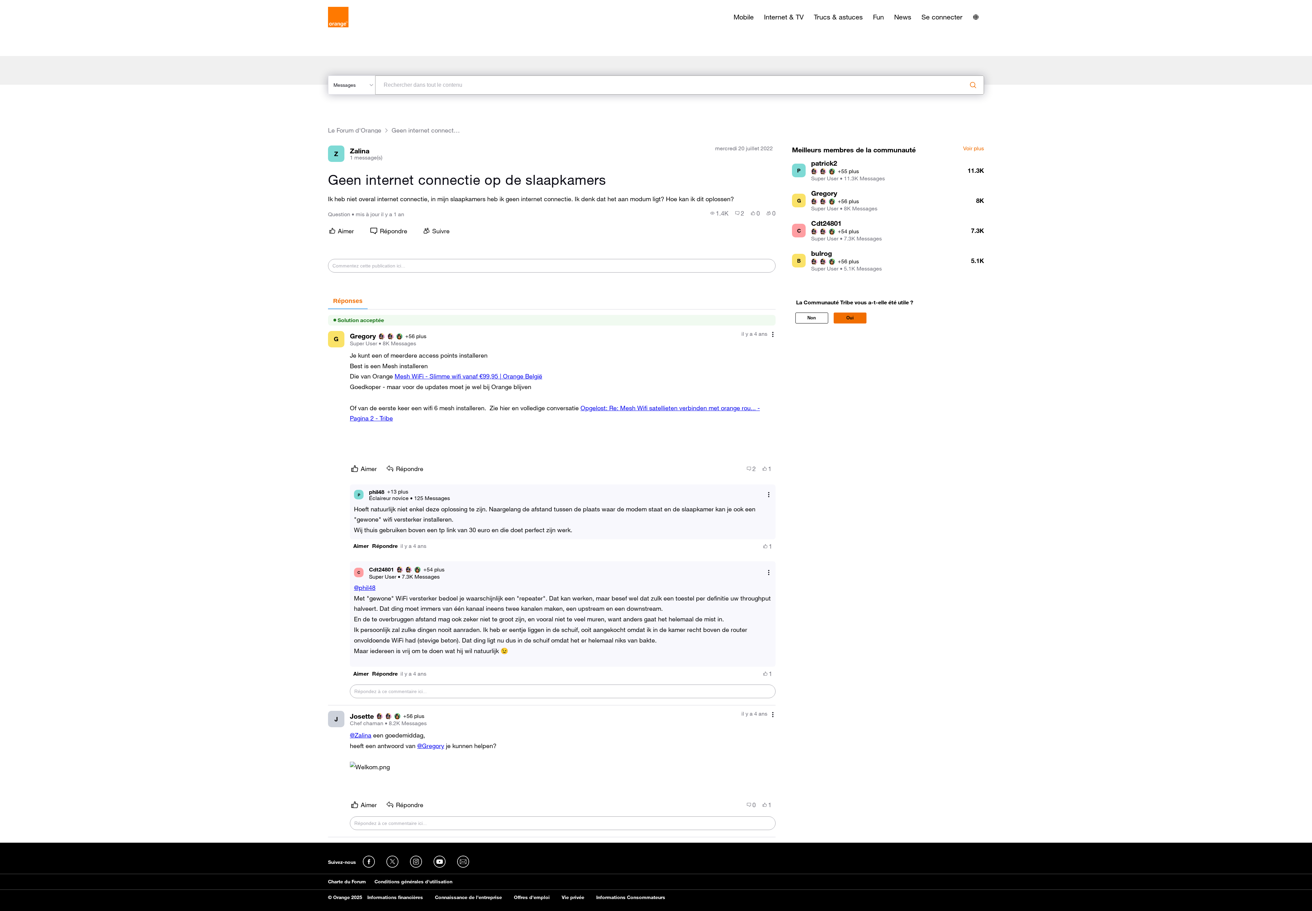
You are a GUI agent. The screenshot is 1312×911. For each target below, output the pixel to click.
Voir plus (973, 149)
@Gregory (430, 745)
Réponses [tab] (348, 301)
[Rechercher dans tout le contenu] (973, 85)
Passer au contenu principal (36, 5)
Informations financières (395, 897)
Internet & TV (784, 17)
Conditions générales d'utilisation (413, 882)
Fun (878, 17)
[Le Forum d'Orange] (338, 17)
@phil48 (364, 587)
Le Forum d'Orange (354, 130)
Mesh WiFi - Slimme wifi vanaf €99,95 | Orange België (468, 376)
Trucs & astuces (838, 17)
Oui (850, 317)
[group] (719, 213)
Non (811, 317)
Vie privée (573, 897)
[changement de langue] (976, 17)
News (902, 17)
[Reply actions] (768, 495)
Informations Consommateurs (630, 897)
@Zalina (360, 735)
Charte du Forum (347, 882)
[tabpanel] (552, 573)
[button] (361, 546)
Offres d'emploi (532, 897)
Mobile (744, 17)
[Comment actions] (773, 334)
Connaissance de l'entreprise (468, 897)
